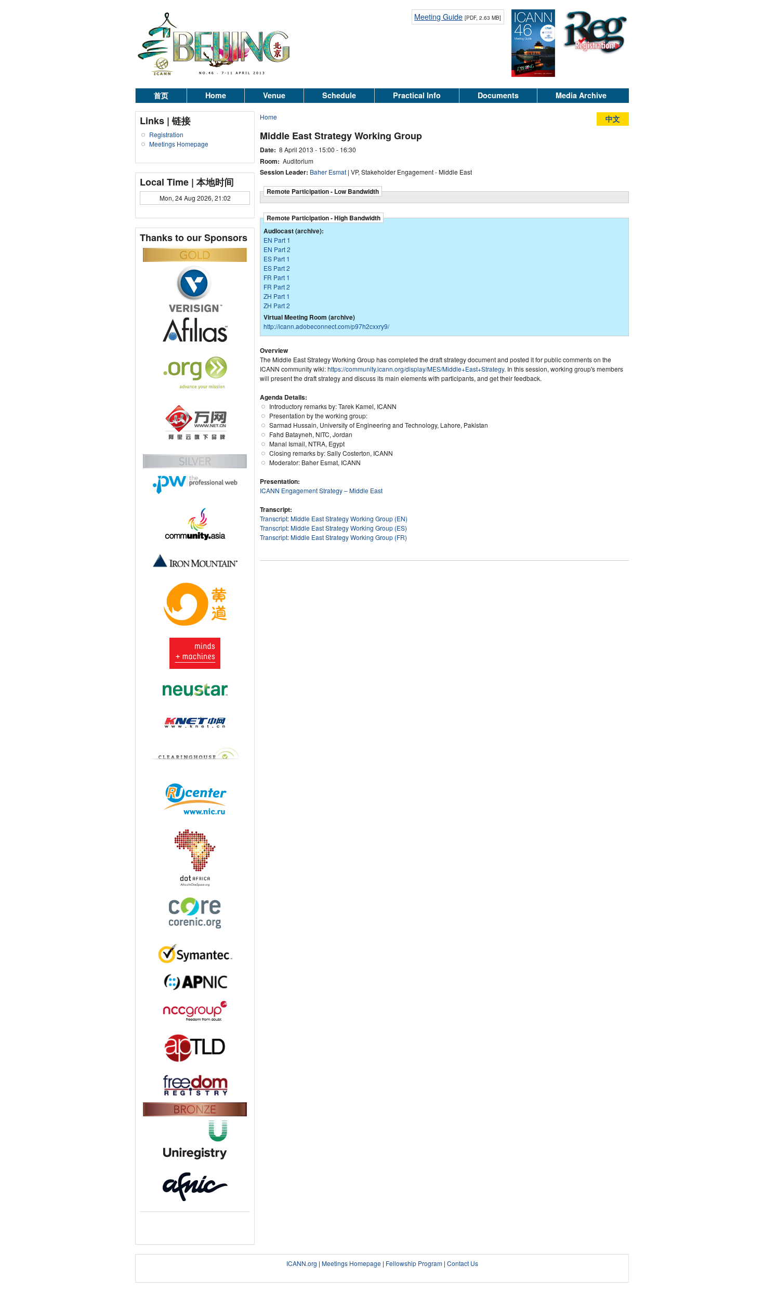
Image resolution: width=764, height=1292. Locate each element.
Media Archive (581, 95)
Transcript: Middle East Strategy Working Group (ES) (333, 527)
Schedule (339, 95)
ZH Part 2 (277, 305)
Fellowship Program (414, 1263)
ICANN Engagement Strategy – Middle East (321, 490)
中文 (612, 118)
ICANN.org (301, 1263)
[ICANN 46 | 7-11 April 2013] (214, 79)
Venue (274, 95)
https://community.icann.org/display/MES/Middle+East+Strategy (415, 368)
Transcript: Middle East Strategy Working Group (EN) (333, 518)
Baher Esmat (328, 171)
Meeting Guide (438, 16)
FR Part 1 (277, 277)
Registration (166, 134)
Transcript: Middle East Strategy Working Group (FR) (333, 537)
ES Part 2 (277, 267)
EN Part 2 (277, 249)
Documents (498, 95)
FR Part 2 (277, 286)
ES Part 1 (277, 258)
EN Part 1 (277, 239)
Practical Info (417, 95)
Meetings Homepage (178, 143)
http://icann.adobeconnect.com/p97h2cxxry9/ (326, 326)
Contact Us (462, 1263)
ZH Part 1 (277, 296)
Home (215, 95)
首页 (161, 95)
